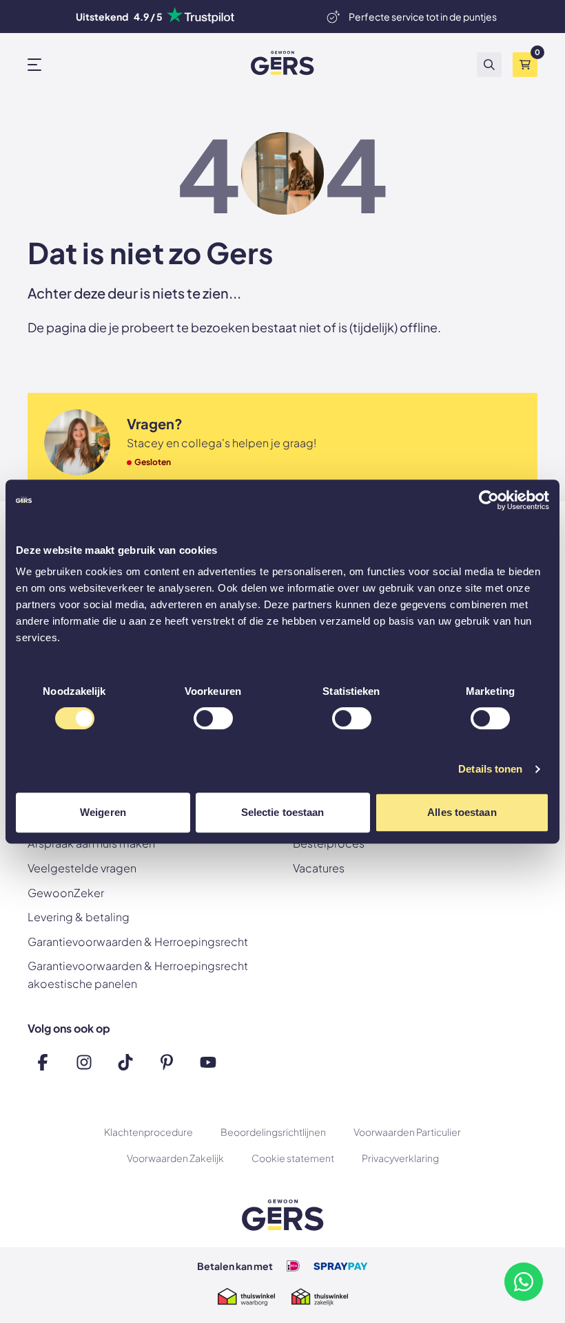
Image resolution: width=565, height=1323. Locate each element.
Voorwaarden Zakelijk (175, 1158)
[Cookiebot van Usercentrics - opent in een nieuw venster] (489, 500)
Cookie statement (292, 1158)
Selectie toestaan (283, 812)
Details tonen (490, 769)
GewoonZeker (66, 892)
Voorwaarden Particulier (407, 1132)
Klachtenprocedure (148, 1132)
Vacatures (319, 868)
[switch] (213, 720)
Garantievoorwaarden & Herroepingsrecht (138, 941)
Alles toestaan (461, 812)
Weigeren (103, 812)
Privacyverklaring (400, 1158)
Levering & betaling (79, 917)
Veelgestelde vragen (82, 868)
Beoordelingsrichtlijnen (273, 1132)
